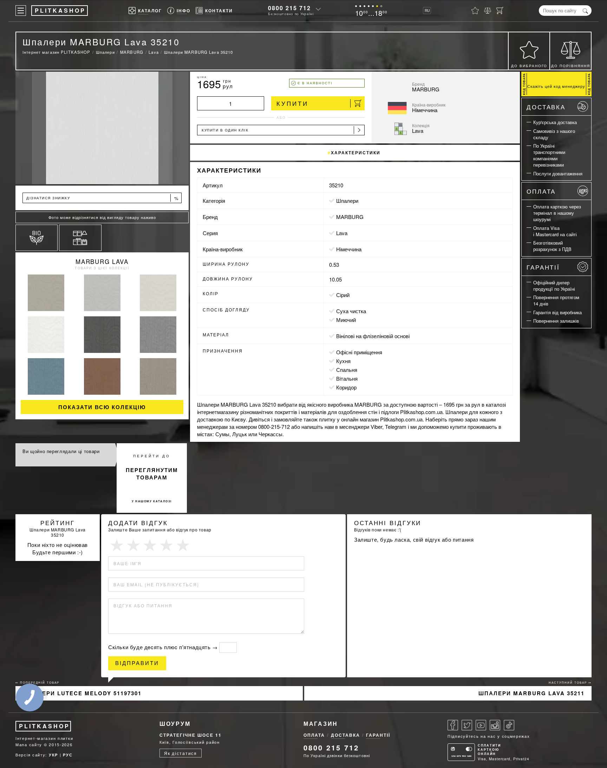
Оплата (541, 191)
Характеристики (355, 152)
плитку (327, 419)
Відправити (137, 663)
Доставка (546, 106)
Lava (341, 233)
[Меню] (20, 10)
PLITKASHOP (44, 726)
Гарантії (543, 267)
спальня (346, 369)
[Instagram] (495, 725)
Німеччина (348, 249)
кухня (343, 360)
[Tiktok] (509, 725)
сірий (343, 294)
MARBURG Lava (102, 261)
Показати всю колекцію (102, 407)
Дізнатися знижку (102, 198)
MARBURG (350, 216)
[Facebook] (453, 725)
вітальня (347, 378)
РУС (67, 754)
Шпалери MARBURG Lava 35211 (531, 693)
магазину (228, 411)
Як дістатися (180, 753)
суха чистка (351, 311)
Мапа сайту (28, 744)
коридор (346, 387)
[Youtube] (481, 725)
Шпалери (347, 200)
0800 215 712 (289, 8)
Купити (292, 103)
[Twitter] (467, 725)
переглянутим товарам (152, 473)
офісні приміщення (359, 352)
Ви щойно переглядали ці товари (61, 451)
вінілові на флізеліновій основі (373, 336)
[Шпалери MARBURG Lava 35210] (102, 128)
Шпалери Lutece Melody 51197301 (82, 693)
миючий (346, 319)
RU (427, 10)
